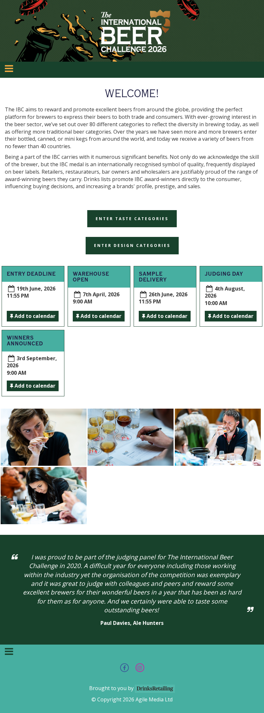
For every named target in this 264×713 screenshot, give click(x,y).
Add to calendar (34, 316)
